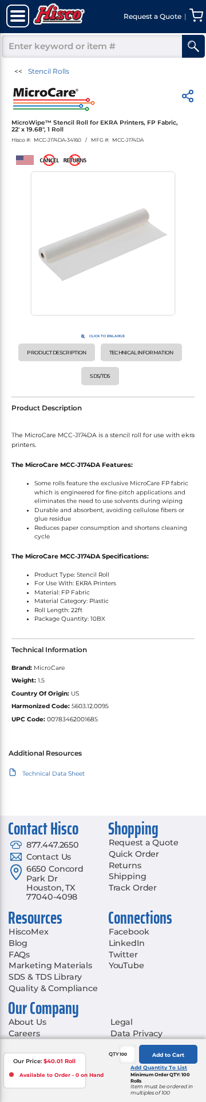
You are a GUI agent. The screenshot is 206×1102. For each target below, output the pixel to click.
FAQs (19, 954)
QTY (114, 1054)
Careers (24, 1033)
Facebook (129, 931)
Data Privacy (136, 1033)
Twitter (123, 954)
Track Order (133, 887)
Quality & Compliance (53, 988)
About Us (27, 1022)
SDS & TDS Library (45, 976)
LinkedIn (127, 943)
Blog (18, 943)
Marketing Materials (50, 965)
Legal (121, 1022)
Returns (125, 865)
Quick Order (134, 854)
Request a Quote (144, 842)
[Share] (188, 98)
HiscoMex (29, 931)
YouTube (126, 965)
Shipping (127, 876)
